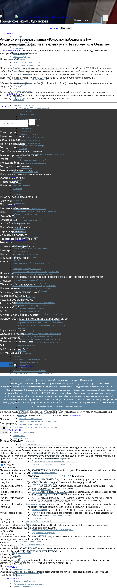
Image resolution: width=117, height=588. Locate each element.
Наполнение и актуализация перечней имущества (52, 529)
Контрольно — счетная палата (26, 266)
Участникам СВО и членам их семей (34, 108)
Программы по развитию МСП (44, 472)
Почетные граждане (21, 56)
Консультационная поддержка (32, 544)
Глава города (18, 36)
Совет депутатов (10, 337)
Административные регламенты (45, 470)
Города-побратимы (12, 162)
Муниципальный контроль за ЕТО (27, 424)
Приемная (17, 194)
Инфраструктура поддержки (25, 547)
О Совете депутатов (21, 186)
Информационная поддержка (32, 541)
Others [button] (3, 565)
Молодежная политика (14, 257)
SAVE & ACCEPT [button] (8, 574)
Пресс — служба (10, 254)
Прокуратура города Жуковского (27, 269)
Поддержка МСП (27, 441)
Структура (6, 200)
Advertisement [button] (7, 554)
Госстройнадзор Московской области (29, 280)
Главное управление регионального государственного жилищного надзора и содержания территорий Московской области (35, 274)
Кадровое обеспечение (23, 102)
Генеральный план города (16, 170)
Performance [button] (6, 530)
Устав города (18, 48)
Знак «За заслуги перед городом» (27, 62)
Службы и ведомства (13, 330)
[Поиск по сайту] (105, 18)
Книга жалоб (18, 558)
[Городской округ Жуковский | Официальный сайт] (43, 16)
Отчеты (23, 368)
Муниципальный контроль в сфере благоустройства (35, 427)
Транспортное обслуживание (32, 137)
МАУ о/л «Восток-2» (12, 349)
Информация (18, 575)
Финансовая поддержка (30, 444)
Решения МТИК (9, 307)
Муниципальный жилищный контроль (29, 370)
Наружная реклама (27, 114)
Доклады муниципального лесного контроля (38, 421)
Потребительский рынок (30, 143)
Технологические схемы (30, 140)
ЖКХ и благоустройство (15, 223)
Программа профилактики (31, 331)
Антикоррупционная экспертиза (27, 220)
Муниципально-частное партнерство (29, 584)
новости (4, 105)
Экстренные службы (12, 178)
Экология (6, 242)
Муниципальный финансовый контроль (30, 359)
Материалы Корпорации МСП (38, 521)
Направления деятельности (24, 105)
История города (10, 140)
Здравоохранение (27, 131)
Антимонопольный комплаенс (19, 315)
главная (54, 28)
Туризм (4, 159)
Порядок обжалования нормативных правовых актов (34, 318)
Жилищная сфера (27, 111)
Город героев (19, 59)
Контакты (17, 555)
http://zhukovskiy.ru (92, 402)
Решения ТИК (8, 303)
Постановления (19, 217)
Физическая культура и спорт (32, 146)
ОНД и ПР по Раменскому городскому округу (32, 305)
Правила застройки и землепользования (30, 80)
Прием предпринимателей (24, 433)
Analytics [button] (4, 542)
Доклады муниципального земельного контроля (40, 339)
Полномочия (8, 204)
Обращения (13, 567)
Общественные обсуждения (25, 214)
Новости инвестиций (22, 587)
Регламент (17, 200)
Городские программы (14, 166)
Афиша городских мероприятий (26, 65)
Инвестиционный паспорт (24, 581)
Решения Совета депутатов (17, 299)
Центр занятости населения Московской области (34, 302)
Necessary (9, 465)
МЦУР (3, 311)
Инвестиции (13, 578)
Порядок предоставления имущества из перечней (53, 461)
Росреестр (17, 356)
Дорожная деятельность (30, 166)
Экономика (24, 117)
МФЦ (3, 345)
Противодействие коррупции (25, 254)
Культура (23, 148)
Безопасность (25, 128)
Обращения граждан (22, 570)
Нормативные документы (30, 362)
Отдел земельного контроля (31, 311)
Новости (17, 88)
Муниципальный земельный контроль (29, 308)
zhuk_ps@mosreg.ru (76, 392)
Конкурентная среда (21, 251)
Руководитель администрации (19, 197)
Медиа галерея (9, 181)
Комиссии (17, 188)
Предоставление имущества (43, 532)
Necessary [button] (5, 461)
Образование (8, 219)
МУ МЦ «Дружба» (11, 353)
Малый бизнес (14, 430)
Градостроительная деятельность (33, 163)
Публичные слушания (13, 296)
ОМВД (16, 260)
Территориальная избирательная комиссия (31, 263)
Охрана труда (19, 203)
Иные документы (39, 518)
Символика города (12, 136)
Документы (7, 273)
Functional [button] (5, 519)
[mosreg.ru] (7, 16)
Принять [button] (4, 419)
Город (10, 34)
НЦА (3, 212)
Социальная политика (29, 134)
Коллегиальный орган (35, 504)
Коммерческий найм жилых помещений (30, 248)
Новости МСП (19, 435)
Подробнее (75, 414)
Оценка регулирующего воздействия (35, 160)
